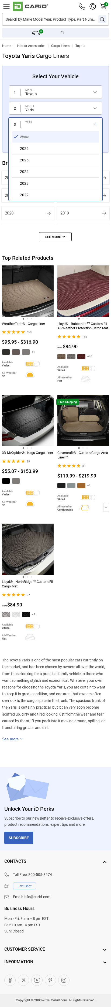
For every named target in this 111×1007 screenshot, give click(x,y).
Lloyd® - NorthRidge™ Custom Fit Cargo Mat (27, 584)
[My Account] (92, 6)
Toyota (80, 46)
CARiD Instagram (64, 980)
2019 (64, 213)
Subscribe (19, 838)
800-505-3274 (40, 874)
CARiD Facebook (10, 980)
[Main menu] (6, 6)
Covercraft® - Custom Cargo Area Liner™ (82, 455)
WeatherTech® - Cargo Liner (23, 324)
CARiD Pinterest (50, 980)
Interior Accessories (31, 46)
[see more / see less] (55, 236)
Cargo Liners (60, 46)
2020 (9, 213)
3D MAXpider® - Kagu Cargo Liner (27, 453)
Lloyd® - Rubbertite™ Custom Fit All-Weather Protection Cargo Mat (82, 326)
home (6, 46)
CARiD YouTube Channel (37, 980)
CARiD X (23, 980)
